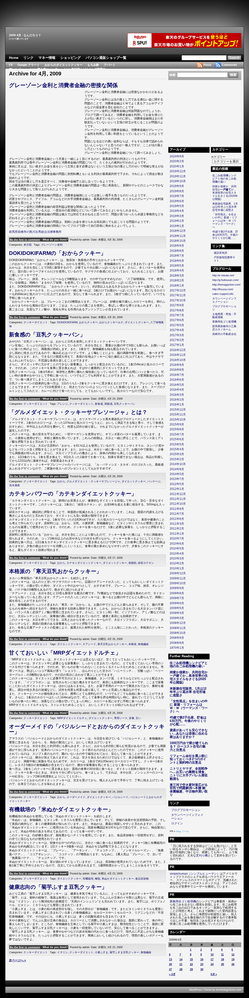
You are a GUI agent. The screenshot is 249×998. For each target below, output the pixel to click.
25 (222, 964)
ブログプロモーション (185, 810)
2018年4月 (177, 270)
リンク (28, 58)
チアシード (89, 644)
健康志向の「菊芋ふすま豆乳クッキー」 (58, 887)
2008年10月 (178, 633)
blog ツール (182, 831)
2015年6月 (177, 439)
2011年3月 (177, 523)
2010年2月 (177, 563)
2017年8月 (177, 310)
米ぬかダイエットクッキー (118, 878)
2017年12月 (178, 290)
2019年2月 (177, 221)
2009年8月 (177, 593)
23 (201, 964)
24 (212, 964)
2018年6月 (177, 260)
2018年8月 (177, 250)
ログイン (177, 823)
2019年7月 (177, 196)
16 (201, 959)
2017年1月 (177, 345)
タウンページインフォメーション (224, 300)
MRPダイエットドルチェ (72, 718)
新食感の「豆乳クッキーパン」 (47, 335)
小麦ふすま (101, 952)
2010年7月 (177, 538)
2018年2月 (177, 280)
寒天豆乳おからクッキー (112, 644)
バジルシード (120, 797)
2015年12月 (178, 409)
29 (191, 969)
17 (212, 959)
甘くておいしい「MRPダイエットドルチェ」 (65, 653)
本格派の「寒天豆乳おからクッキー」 (55, 571)
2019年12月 (178, 171)
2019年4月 (177, 211)
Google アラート (29, 65)
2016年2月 (177, 399)
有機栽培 (88, 878)
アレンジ (62, 403)
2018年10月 (178, 241)
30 (201, 969)
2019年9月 (177, 186)
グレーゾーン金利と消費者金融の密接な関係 (63, 85)
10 (212, 954)
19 (232, 959)
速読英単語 (220, 252)
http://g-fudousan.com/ (225, 280)
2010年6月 (177, 543)
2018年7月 (177, 255)
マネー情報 (46, 58)
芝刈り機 (202, 855)
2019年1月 (177, 226)
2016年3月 (177, 394)
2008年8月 (177, 643)
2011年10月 (178, 503)
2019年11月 (178, 176)
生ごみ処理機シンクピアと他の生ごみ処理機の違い (189, 664)
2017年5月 (177, 325)
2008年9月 (177, 637)
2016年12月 (178, 350)
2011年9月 (177, 509)
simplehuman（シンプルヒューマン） (195, 873)
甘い (138, 718)
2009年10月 (178, 583)
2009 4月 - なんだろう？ (25, 35)
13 (170, 959)
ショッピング (70, 58)
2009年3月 (177, 618)
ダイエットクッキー (137, 322)
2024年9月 (177, 156)
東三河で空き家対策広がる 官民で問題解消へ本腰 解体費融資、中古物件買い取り (189, 790)
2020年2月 (177, 161)
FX (11, 65)
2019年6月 (177, 201)
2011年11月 (178, 499)
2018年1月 (177, 285)
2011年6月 (177, 519)
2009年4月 (177, 613)
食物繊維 (143, 644)
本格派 (132, 644)
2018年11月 (178, 236)
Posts (208, 65)
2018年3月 (177, 275)
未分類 (28, 244)
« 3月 (172, 974)
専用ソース (120, 718)
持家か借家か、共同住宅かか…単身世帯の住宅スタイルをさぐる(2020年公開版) (189, 677)
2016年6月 (177, 379)
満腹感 (108, 403)
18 (222, 959)
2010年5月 (177, 548)
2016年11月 (178, 355)
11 (222, 954)
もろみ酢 (93, 65)
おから (61, 481)
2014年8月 (177, 469)
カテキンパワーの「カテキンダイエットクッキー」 (73, 494)
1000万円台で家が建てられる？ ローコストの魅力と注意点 (189, 746)
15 (191, 959)
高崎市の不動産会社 (224, 334)
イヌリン (62, 952)
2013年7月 (177, 479)
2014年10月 (178, 464)
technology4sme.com (228, 989)
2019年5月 (177, 206)
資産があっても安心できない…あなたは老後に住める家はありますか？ (189, 733)
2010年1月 (177, 568)
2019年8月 (177, 191)
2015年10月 (178, 419)
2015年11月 (178, 414)
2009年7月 (177, 598)
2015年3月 (177, 454)
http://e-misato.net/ (223, 275)
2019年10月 (178, 181)
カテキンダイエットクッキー (84, 562)
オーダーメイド (76, 797)
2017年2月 (177, 340)
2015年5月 (177, 444)
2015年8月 (177, 429)
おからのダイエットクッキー (63, 65)
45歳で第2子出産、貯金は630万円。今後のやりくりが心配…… (188, 721)
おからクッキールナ (111, 322)
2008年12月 (178, 623)
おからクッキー (88, 322)
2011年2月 (177, 528)
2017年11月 (178, 295)
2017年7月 (177, 315)
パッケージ (153, 481)
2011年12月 (178, 494)
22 (191, 964)
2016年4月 (177, 389)
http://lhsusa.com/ (222, 289)
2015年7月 (177, 434)
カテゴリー (218, 157)
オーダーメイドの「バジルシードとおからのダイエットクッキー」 (87, 729)
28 (180, 969)
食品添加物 (142, 878)
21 (180, 964)
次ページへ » (17, 960)
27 (170, 969)
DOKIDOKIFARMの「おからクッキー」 (57, 253)
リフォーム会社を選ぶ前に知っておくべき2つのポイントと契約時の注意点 (189, 759)
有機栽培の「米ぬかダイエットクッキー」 (61, 809)
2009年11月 (178, 578)
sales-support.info (222, 293)
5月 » (214, 974)
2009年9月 (177, 588)
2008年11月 (178, 628)
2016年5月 (177, 385)
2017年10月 (178, 300)
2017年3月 (177, 335)
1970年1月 (177, 647)
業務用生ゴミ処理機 (224, 321)
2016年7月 (177, 375)
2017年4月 (177, 330)
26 (232, 964)
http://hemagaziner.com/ (226, 284)
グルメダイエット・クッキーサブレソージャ (93, 481)
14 (180, 959)
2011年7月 (177, 513)
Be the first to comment (25, 239)
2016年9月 (177, 365)
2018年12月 (178, 231)
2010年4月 (177, 553)
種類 (97, 878)
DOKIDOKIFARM (67, 322)
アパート (110, 65)
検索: (172, 75)
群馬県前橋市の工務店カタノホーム (224, 328)
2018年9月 (177, 245)
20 (170, 964)
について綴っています (18, 39)
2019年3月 (177, 216)
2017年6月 (177, 320)
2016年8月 (177, 369)
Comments (229, 65)
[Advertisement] (124, 13)
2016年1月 (177, 404)
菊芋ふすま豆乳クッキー (124, 952)
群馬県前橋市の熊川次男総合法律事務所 (35, 232)
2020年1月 (177, 166)
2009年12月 (178, 573)
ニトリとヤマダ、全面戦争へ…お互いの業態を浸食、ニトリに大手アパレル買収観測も (189, 774)
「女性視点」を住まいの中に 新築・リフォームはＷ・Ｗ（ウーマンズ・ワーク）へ (189, 706)
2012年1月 (177, 489)
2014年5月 (177, 474)
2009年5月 (177, 608)
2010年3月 (177, 558)
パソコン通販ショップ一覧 (106, 58)
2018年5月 (177, 265)
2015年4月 (177, 449)
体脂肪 (132, 562)
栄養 (131, 718)
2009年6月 (177, 603)
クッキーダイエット (36, 322)
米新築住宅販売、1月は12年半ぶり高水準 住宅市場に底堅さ (188, 692)
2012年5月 (177, 484)
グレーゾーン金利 (51, 244)
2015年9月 (177, 424)
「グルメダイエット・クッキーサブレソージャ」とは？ (78, 412)
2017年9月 (177, 305)
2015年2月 (177, 459)
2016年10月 (178, 360)
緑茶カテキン (146, 562)
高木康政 (14, 485)
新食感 (99, 403)
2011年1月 (177, 533)
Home (13, 58)
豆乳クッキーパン (124, 403)
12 (232, 954)
